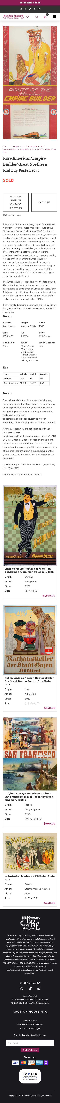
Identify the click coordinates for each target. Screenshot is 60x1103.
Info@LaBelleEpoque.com (39, 1003)
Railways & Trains (35, 146)
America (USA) (28, 326)
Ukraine (29, 576)
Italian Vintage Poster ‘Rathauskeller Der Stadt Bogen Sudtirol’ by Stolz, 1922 (29, 681)
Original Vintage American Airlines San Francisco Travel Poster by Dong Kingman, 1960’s (29, 796)
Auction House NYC (30, 1011)
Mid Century (45, 336)
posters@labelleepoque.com (20, 418)
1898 (27, 893)
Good (5, 346)
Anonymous (9, 326)
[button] (53, 30)
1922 (27, 698)
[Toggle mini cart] (45, 16)
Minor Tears (27, 349)
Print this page (13, 215)
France (28, 804)
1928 (27, 586)
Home (5, 146)
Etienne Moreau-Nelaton (37, 888)
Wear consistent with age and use (29, 359)
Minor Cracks (27, 346)
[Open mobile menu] (54, 16)
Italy (27, 689)
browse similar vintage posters (16, 202)
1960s (28, 814)
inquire (44, 202)
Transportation (18, 146)
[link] (28, 16)
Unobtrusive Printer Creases (29, 353)
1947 (41, 326)
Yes (41, 346)
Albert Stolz (31, 693)
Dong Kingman (32, 809)
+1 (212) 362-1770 (19, 1003)
